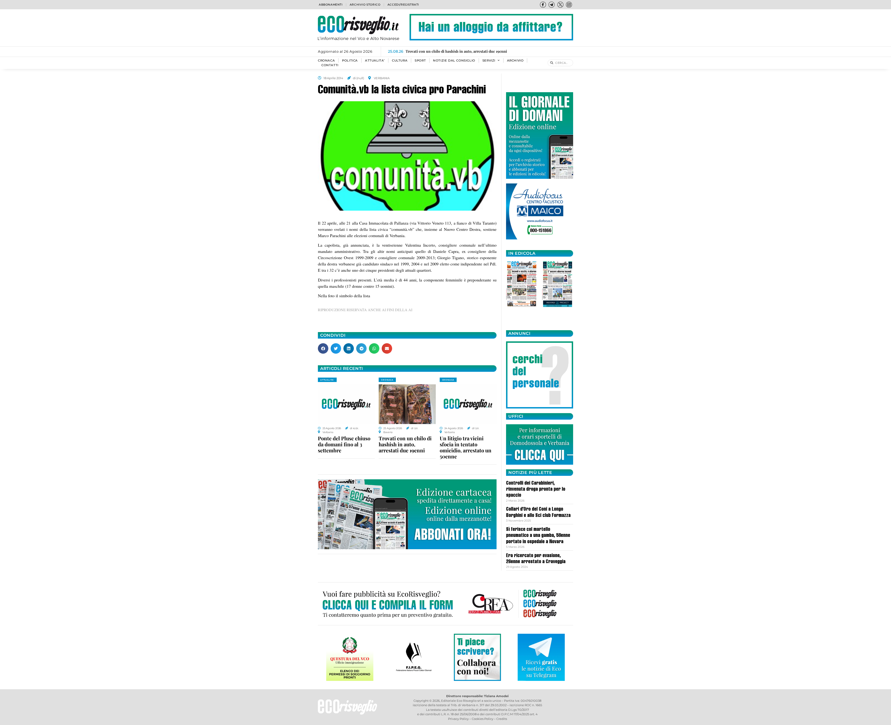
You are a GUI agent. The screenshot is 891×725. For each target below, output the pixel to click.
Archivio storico (365, 4)
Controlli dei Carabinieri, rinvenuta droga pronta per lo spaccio (535, 489)
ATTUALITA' (327, 380)
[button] (323, 348)
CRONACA (326, 60)
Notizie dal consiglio (454, 60)
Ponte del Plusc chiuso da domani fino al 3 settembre (344, 444)
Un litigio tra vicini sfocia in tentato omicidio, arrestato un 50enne (465, 447)
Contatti (330, 65)
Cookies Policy (482, 719)
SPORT (420, 60)
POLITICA (350, 60)
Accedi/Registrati (403, 4)
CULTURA (399, 60)
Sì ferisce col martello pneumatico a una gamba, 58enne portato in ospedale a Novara (538, 536)
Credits (501, 719)
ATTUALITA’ (375, 60)
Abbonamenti (331, 4)
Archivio (515, 60)
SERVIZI (488, 60)
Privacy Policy (458, 719)
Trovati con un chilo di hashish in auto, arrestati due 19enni (405, 444)
